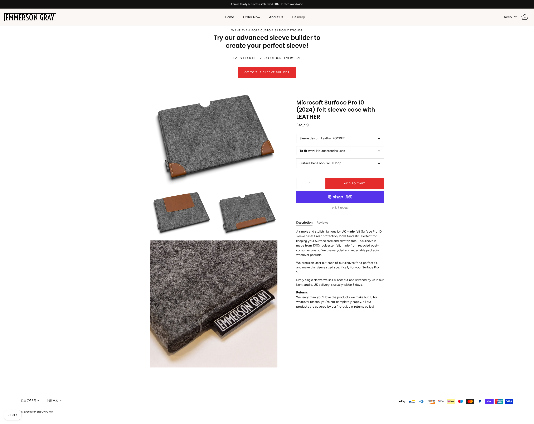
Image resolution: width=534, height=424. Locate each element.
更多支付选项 (340, 208)
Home (229, 17)
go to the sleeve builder (267, 72)
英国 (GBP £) (28, 400)
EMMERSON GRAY (42, 411)
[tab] (306, 222)
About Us (276, 17)
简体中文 (52, 400)
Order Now (251, 17)
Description (304, 222)
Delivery (298, 17)
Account (510, 17)
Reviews (322, 222)
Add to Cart (354, 183)
